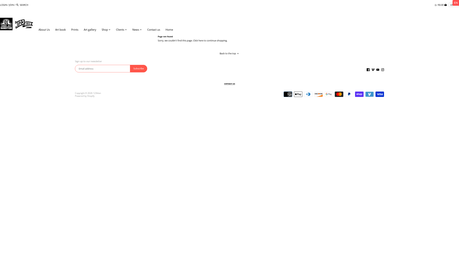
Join (11, 4)
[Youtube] (377, 69)
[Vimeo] (373, 69)
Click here (198, 40)
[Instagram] (382, 69)
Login (3, 4)
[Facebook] (368, 69)
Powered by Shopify (84, 95)
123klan (97, 93)
